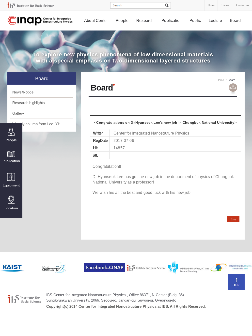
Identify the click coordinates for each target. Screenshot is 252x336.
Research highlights (28, 103)
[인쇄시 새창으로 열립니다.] (233, 88)
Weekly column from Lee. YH (36, 124)
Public (195, 20)
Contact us (242, 5)
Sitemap (225, 5)
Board (235, 20)
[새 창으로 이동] (30, 5)
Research (145, 20)
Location (11, 208)
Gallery (18, 113)
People (122, 20)
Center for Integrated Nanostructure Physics (40, 21)
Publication (171, 20)
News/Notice (22, 92)
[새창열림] (20, 267)
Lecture (215, 20)
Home (211, 5)
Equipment (11, 185)
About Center (96, 20)
